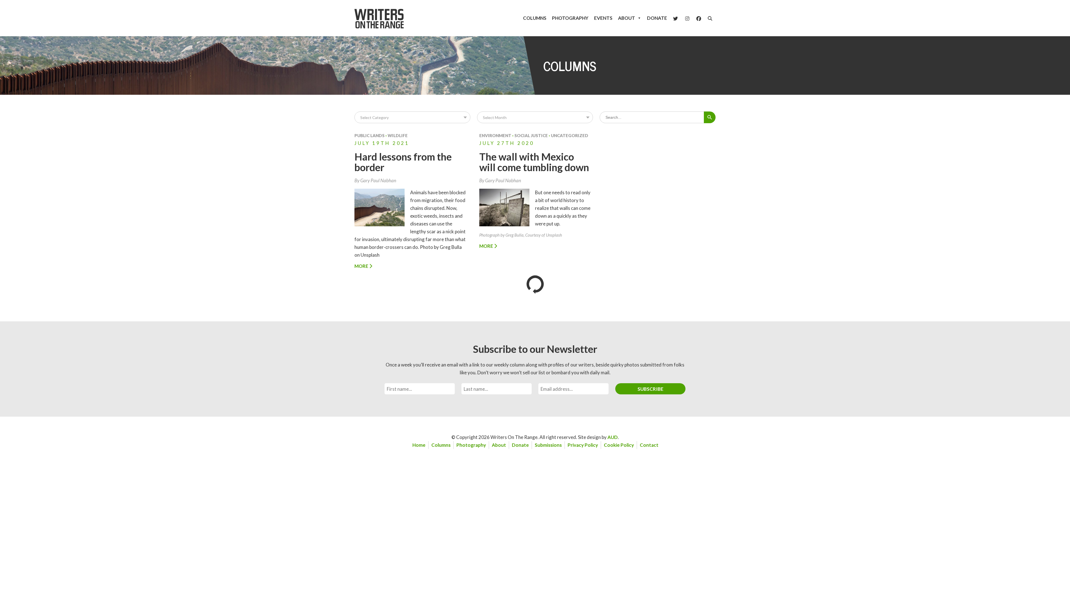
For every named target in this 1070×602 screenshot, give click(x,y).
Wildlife (398, 135)
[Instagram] (687, 18)
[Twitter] (675, 18)
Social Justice (531, 135)
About (626, 18)
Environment (495, 135)
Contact (649, 445)
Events (603, 18)
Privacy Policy (583, 445)
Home (418, 445)
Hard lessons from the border (403, 162)
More (361, 266)
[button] (710, 18)
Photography (570, 18)
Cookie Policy (619, 445)
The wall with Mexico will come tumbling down (534, 162)
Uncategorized (569, 135)
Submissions (548, 445)
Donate (657, 18)
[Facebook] (698, 18)
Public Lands (369, 135)
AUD (612, 437)
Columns (534, 18)
